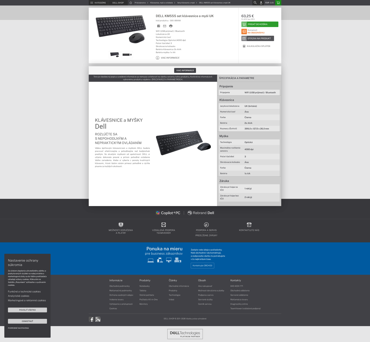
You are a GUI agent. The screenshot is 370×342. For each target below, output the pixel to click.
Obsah (202, 280)
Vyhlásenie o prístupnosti (121, 304)
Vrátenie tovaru (116, 299)
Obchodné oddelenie (240, 290)
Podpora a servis (205, 295)
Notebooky (144, 286)
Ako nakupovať (205, 286)
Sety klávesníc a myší (186, 3)
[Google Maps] (97, 319)
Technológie (174, 295)
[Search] (255, 2)
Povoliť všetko (27, 310)
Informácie (115, 280)
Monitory (143, 304)
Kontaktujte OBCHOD (202, 265)
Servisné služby (205, 299)
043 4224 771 (236, 286)
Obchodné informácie (179, 286)
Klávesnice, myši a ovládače (161, 3)
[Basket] (278, 2)
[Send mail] (165, 26)
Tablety (142, 290)
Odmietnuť (27, 321)
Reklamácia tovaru (239, 299)
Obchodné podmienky (119, 286)
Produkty (144, 280)
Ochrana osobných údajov (121, 295)
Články (173, 280)
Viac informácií (185, 70)
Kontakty (235, 280)
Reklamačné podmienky (120, 290)
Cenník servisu (205, 304)
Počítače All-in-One (148, 299)
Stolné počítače (146, 295)
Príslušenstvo (140, 3)
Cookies (113, 308)
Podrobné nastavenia (18, 328)
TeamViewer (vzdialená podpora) (245, 308)
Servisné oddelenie (239, 295)
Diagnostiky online (239, 304)
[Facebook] (91, 319)
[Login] (261, 2)
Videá (171, 299)
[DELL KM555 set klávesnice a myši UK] (121, 29)
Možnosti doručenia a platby (211, 290)
